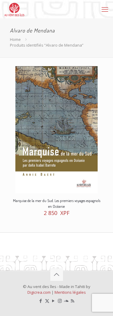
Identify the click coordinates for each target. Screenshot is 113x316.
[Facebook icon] (41, 301)
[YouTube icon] (53, 301)
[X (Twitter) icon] (47, 301)
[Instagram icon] (60, 301)
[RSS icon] (72, 301)
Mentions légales (70, 292)
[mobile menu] (105, 9)
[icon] (66, 301)
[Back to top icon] (56, 274)
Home (15, 39)
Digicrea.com (39, 292)
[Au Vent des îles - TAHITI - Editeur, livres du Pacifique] (14, 9)
